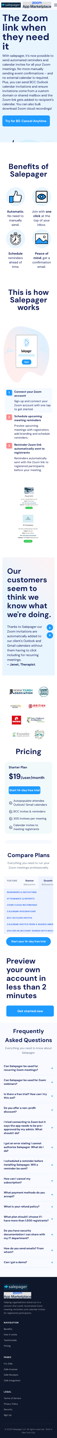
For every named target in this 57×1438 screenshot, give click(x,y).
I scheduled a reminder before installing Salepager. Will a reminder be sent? (28, 1164)
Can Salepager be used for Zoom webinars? (28, 1082)
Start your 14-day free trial (28, 941)
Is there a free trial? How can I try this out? (28, 1096)
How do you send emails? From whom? (28, 1250)
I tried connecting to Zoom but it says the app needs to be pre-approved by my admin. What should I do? (28, 1127)
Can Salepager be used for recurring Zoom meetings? (28, 1068)
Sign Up (8, 1415)
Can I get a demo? (28, 1262)
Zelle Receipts (11, 1374)
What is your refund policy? (28, 1206)
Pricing (7, 1345)
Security (8, 1409)
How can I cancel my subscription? (28, 1180)
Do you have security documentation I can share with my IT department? (28, 1234)
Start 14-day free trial (24, 790)
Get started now (30, 1011)
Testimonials (10, 1340)
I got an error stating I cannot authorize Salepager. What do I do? (28, 1147)
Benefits (8, 1329)
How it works (10, 1334)
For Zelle (8, 1363)
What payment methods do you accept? (28, 1194)
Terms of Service (12, 1398)
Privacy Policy (11, 1403)
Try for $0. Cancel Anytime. (26, 121)
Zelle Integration (12, 1380)
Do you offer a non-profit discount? (28, 1109)
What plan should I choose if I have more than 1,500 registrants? (28, 1218)
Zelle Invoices (10, 1369)
